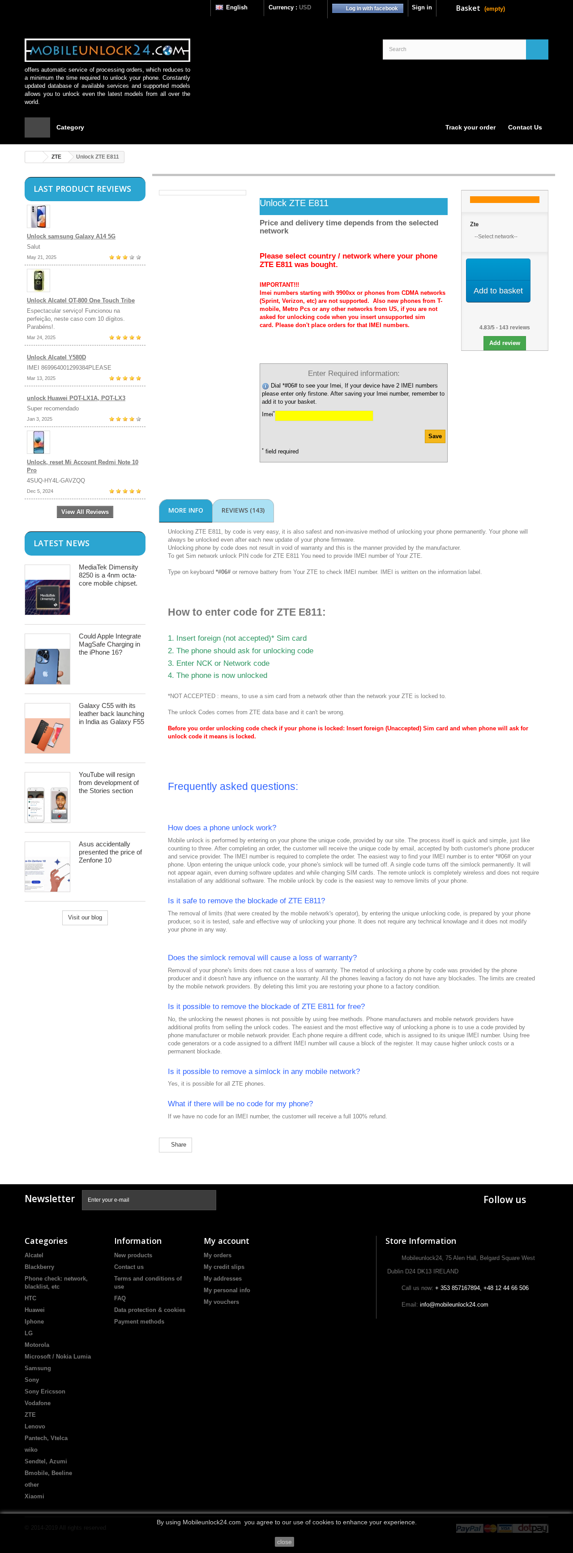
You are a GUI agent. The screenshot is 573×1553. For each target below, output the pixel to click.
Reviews (243, 510)
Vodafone (38, 1403)
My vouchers (221, 1301)
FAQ (120, 1298)
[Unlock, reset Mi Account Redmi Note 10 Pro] (85, 442)
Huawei (35, 1310)
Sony (32, 1379)
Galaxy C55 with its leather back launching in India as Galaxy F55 (111, 713)
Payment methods (139, 1321)
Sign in (422, 7)
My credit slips (224, 1267)
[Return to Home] (34, 157)
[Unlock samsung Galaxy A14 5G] (85, 216)
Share (177, 1144)
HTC (30, 1298)
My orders (217, 1255)
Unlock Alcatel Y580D (56, 357)
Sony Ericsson (45, 1391)
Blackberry (39, 1267)
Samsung (38, 1368)
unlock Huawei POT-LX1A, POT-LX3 (76, 398)
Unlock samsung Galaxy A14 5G (71, 236)
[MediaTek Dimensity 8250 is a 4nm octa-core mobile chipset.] (47, 590)
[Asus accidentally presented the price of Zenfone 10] (47, 866)
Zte (474, 224)
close (284, 1541)
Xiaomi (34, 1496)
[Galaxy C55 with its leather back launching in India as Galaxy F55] (47, 728)
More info (185, 510)
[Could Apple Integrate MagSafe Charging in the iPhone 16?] (47, 659)
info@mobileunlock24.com (454, 1304)
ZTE (56, 157)
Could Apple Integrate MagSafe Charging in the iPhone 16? (110, 644)
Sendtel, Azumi (46, 1461)
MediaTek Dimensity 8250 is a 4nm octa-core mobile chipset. (108, 575)
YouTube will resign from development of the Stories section (109, 782)
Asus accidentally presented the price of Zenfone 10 (110, 852)
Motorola (37, 1345)
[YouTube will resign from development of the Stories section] (47, 797)
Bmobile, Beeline (48, 1473)
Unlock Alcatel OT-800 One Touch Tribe (81, 300)
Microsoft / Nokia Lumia (58, 1356)
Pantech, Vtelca (46, 1438)
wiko (31, 1449)
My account (226, 1240)
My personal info (227, 1290)
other (32, 1484)
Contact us (129, 1267)
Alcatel (34, 1255)
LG (29, 1333)
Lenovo (35, 1426)
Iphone (34, 1321)
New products (133, 1255)
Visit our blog (85, 917)
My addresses (223, 1278)
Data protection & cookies (149, 1310)
